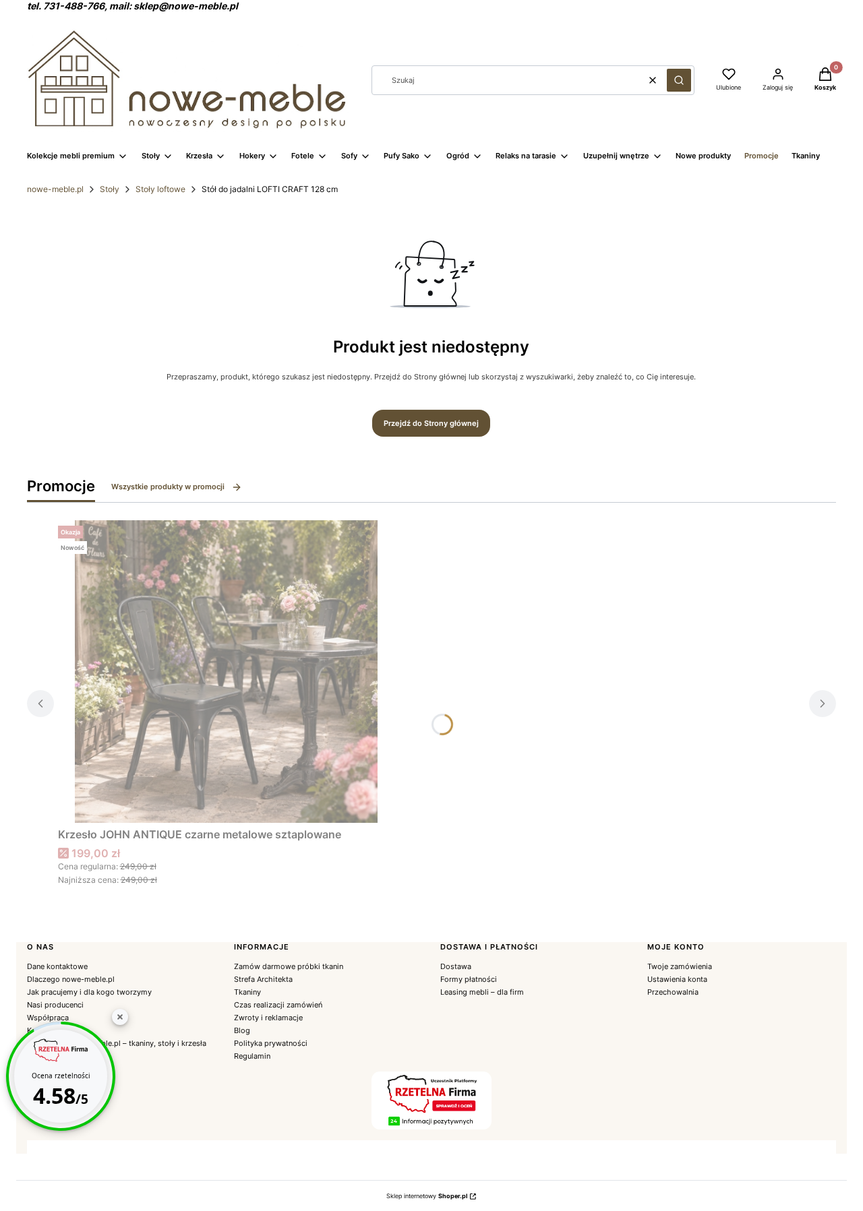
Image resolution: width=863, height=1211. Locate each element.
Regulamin (252, 1056)
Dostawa (455, 966)
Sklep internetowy (426, 1196)
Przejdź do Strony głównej (431, 423)
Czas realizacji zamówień (278, 1005)
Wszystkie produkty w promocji (168, 486)
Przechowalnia (672, 992)
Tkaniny (247, 992)
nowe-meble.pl (55, 189)
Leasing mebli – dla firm (482, 992)
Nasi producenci (55, 1005)
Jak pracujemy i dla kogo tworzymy (89, 992)
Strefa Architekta (263, 979)
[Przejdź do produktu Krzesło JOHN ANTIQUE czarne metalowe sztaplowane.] (226, 671)
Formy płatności (468, 979)
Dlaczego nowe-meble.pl (71, 979)
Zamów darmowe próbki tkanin (288, 966)
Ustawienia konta (677, 979)
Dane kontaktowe (57, 966)
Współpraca (48, 1017)
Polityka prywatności (270, 1043)
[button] (679, 80)
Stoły (109, 189)
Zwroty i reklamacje (268, 1017)
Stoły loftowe (160, 189)
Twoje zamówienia (679, 966)
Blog (242, 1030)
